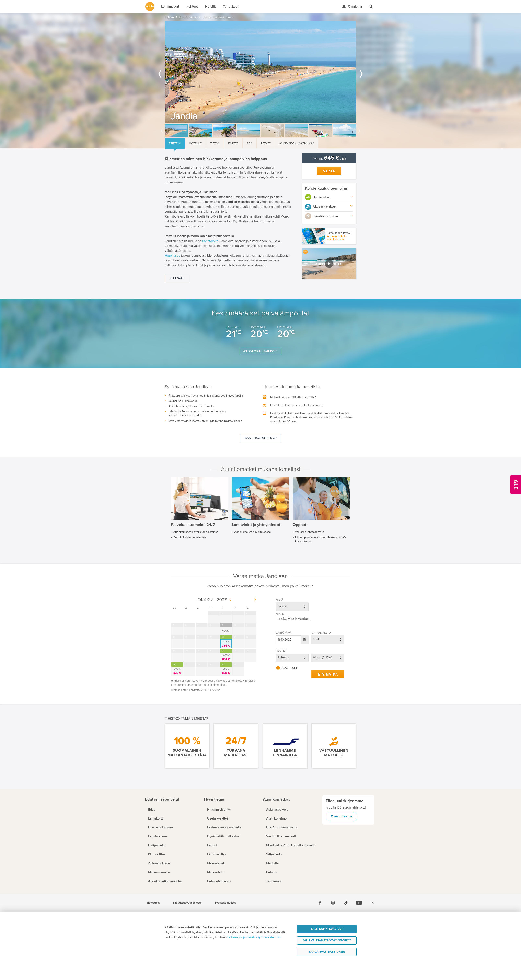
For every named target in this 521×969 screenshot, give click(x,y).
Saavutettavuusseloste (187, 902)
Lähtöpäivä (284, 632)
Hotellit (195, 143)
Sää (249, 143)
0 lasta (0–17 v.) (322, 657)
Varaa (329, 171)
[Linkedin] (372, 903)
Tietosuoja (153, 902)
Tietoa (215, 143)
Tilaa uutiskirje (341, 816)
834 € (226, 657)
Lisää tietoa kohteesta (259, 438)
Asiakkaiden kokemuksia (296, 143)
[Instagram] (333, 903)
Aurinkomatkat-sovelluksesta (336, 237)
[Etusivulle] (149, 6)
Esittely (175, 143)
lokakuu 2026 (211, 600)
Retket (266, 143)
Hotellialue (172, 256)
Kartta (233, 143)
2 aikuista (283, 657)
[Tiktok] (346, 903)
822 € (177, 671)
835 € (226, 671)
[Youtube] (359, 903)
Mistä (279, 599)
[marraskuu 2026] (255, 600)
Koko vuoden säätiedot (259, 351)
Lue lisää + (177, 278)
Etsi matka (328, 674)
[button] (329, 263)
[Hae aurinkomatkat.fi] (371, 6)
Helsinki (282, 606)
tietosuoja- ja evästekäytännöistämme (254, 937)
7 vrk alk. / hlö (329, 158)
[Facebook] (320, 903)
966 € (226, 643)
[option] (260, 72)
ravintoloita (210, 241)
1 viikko (317, 639)
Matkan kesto (321, 632)
